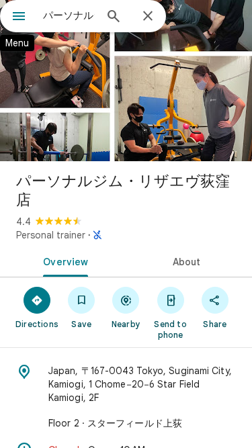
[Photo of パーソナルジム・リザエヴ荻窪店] (126, 80)
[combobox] (69, 15)
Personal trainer (50, 235)
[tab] (63, 260)
